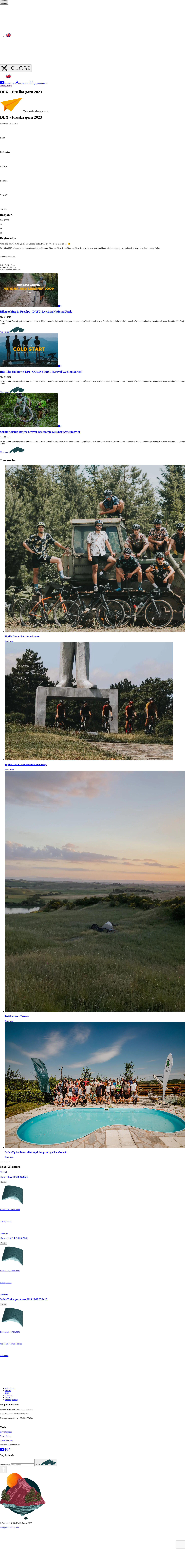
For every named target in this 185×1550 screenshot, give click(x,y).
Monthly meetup (11, 1400)
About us (8, 1395)
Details (3, 1182)
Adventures (9, 1388)
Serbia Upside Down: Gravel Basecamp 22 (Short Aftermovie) (40, 431)
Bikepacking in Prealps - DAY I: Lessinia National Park (36, 311)
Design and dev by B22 (9, 1527)
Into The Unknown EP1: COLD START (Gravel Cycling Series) (41, 371)
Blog (7, 1393)
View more (4, 332)
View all (3, 1172)
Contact (8, 1397)
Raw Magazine (6, 1432)
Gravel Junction (6, 1440)
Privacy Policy (6, 86)
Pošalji (38, 1465)
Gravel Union (5, 1436)
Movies (8, 1391)
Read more (9, 641)
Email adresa (5, 1465)
